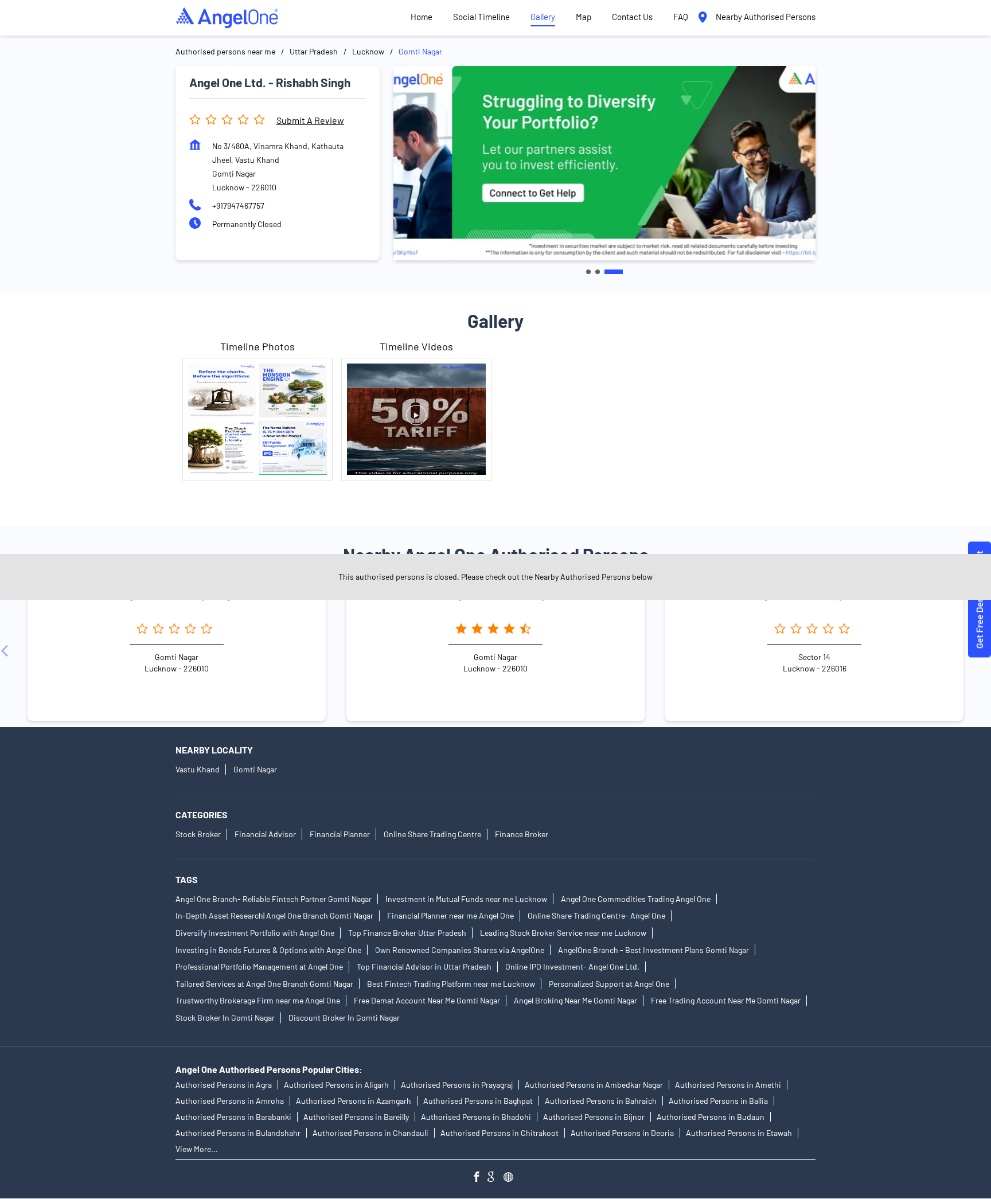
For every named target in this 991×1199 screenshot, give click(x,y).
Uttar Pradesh (314, 51)
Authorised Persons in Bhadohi (476, 1117)
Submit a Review (310, 120)
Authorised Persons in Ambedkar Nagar (594, 1084)
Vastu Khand (197, 769)
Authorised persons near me (225, 51)
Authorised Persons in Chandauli (370, 1133)
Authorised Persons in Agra (223, 1084)
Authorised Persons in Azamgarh (353, 1101)
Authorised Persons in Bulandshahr (238, 1133)
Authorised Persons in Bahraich (601, 1101)
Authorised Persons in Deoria (622, 1133)
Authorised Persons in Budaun (710, 1117)
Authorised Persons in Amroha (229, 1101)
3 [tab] (613, 272)
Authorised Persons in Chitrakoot (499, 1133)
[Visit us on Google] (495, 1178)
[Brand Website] (512, 1178)
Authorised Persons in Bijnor (594, 1117)
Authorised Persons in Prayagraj (457, 1084)
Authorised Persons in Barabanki (233, 1117)
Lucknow (368, 51)
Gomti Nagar (255, 769)
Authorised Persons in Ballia (718, 1101)
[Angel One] (227, 18)
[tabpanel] (604, 163)
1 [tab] (588, 272)
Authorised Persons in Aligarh (336, 1084)
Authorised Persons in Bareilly (356, 1117)
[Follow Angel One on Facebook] (479, 1178)
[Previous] (7, 651)
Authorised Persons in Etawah (739, 1133)
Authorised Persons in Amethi (728, 1084)
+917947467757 (238, 205)
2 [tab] (597, 272)
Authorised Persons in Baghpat (478, 1101)
